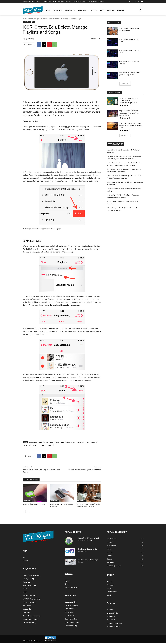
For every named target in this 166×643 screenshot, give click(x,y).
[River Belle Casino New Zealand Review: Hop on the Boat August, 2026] (112, 126)
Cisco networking (71, 619)
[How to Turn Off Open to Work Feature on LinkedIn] (69, 541)
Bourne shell (27, 609)
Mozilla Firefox (112, 592)
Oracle (67, 584)
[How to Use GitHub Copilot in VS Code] (112, 53)
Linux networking (71, 626)
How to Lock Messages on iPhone (34, 504)
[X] (135, 1)
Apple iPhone (40, 19)
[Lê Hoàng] (24, 39)
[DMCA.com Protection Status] (50, 641)
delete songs (70, 442)
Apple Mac (31, 19)
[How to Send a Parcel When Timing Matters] (112, 31)
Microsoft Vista (112, 613)
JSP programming (29, 602)
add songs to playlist (35, 442)
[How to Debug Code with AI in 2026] (112, 42)
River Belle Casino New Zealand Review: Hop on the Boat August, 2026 (130, 125)
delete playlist (59, 442)
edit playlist (80, 442)
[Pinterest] (49, 44)
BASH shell (27, 606)
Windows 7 (111, 616)
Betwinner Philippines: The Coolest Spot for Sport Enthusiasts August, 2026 (128, 100)
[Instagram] (132, 1)
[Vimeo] (139, 1)
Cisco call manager (71, 605)
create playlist (48, 442)
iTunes (44, 445)
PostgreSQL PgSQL (72, 587)
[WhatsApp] (54, 44)
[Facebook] (129, 1)
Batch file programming (31, 616)
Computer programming (31, 575)
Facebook (110, 585)
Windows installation (114, 623)
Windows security (113, 626)
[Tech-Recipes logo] (33, 10)
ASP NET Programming (31, 599)
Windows (110, 610)
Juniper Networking (72, 622)
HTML (25, 589)
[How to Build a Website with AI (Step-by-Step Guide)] (112, 75)
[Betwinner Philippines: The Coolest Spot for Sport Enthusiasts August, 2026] (112, 101)
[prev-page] (24, 511)
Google (109, 588)
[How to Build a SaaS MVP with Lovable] (112, 64)
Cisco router (69, 612)
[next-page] (27, 511)
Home (25, 19)
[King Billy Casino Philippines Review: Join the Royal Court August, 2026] (112, 113)
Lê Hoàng (30, 39)
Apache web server (30, 595)
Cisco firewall (69, 609)
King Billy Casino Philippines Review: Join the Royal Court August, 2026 (129, 113)
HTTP (25, 592)
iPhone (25, 561)
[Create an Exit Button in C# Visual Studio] (70, 552)
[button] (140, 10)
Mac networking (70, 602)
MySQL (67, 581)
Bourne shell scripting (30, 619)
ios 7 (87, 442)
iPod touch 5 (35, 445)
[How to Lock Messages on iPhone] (35, 493)
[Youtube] (142, 1)
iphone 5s (27, 445)
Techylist (110, 156)
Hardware (26, 582)
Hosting (109, 581)
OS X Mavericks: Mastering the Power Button (84, 470)
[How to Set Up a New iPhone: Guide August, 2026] (62, 493)
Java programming (29, 585)
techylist (110, 150)
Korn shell (26, 612)
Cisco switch (69, 615)
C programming (28, 578)
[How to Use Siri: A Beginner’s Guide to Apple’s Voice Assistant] (89, 493)
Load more (124, 84)
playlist (50, 445)
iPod (33, 22)
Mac (24, 557)
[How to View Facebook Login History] (70, 562)
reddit (109, 595)
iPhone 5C (94, 442)
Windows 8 (111, 620)
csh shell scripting (29, 623)
